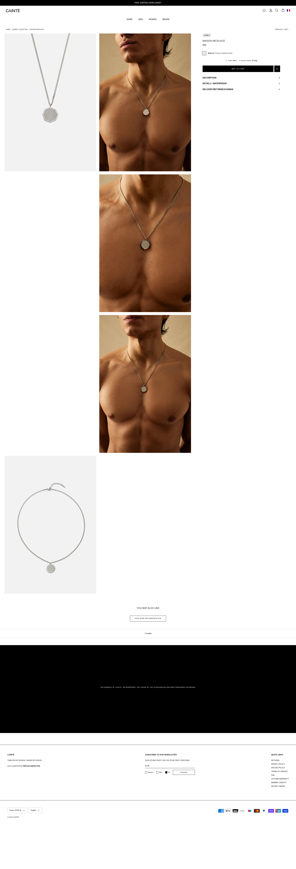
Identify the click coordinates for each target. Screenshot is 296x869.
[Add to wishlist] (277, 69)
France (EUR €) (15, 810)
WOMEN (153, 19)
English (33, 810)
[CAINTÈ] (13, 10)
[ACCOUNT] (270, 10)
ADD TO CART (238, 69)
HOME (130, 19)
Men (160, 772)
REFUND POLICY (278, 768)
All (169, 772)
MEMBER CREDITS (278, 782)
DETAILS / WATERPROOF (215, 83)
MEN (140, 19)
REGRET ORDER (278, 786)
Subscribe (183, 772)
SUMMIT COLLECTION (20, 29)
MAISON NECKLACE (37, 29)
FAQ (273, 775)
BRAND (165, 19)
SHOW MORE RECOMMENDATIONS (148, 618)
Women (150, 772)
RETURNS (275, 760)
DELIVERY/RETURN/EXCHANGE (218, 89)
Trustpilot (148, 633)
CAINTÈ (16, 817)
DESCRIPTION (209, 78)
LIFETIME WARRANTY (280, 779)
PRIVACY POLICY (278, 764)
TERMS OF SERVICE (279, 771)
